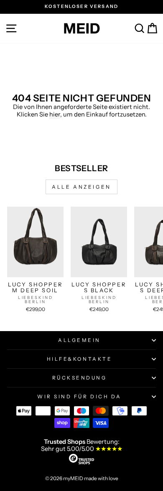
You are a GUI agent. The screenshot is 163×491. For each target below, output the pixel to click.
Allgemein (79, 340)
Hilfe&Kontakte (79, 359)
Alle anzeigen (81, 187)
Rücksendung (79, 378)
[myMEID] (81, 28)
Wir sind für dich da (79, 397)
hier (54, 114)
